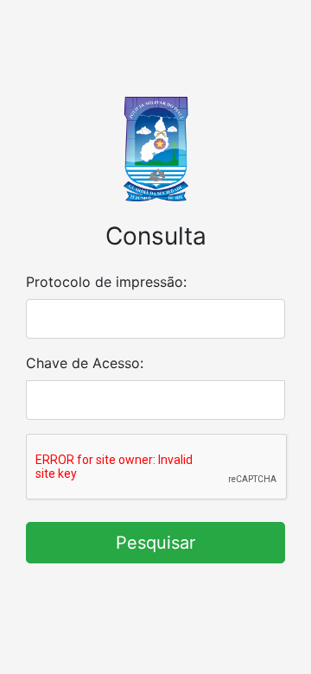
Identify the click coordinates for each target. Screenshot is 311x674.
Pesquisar (155, 542)
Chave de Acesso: (84, 363)
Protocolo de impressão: (106, 281)
